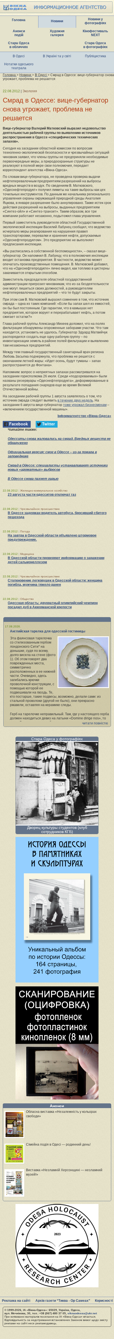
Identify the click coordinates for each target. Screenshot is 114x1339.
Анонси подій (19, 33)
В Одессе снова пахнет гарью (33, 479)
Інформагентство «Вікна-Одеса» (84, 416)
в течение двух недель (75, 400)
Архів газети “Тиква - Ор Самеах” (62, 1301)
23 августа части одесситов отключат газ (42, 495)
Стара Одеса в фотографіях (95, 45)
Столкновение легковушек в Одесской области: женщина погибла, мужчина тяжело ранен (55, 583)
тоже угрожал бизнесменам (85, 405)
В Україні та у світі (57, 56)
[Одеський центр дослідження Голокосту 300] (57, 1285)
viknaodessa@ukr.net (82, 1313)
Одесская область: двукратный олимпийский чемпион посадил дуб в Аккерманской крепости (53, 605)
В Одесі (19, 56)
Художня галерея (57, 33)
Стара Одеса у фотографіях (57, 739)
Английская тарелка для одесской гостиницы (47, 631)
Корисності (104, 1301)
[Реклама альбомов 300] (57, 981)
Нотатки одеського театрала (18, 66)
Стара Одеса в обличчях (18, 45)
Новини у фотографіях (95, 21)
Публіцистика (95, 56)
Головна (18, 20)
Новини (57, 21)
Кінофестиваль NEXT (95, 33)
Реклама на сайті (16, 1301)
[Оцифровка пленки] (57, 1098)
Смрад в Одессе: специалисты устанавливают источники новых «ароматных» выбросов (58, 467)
